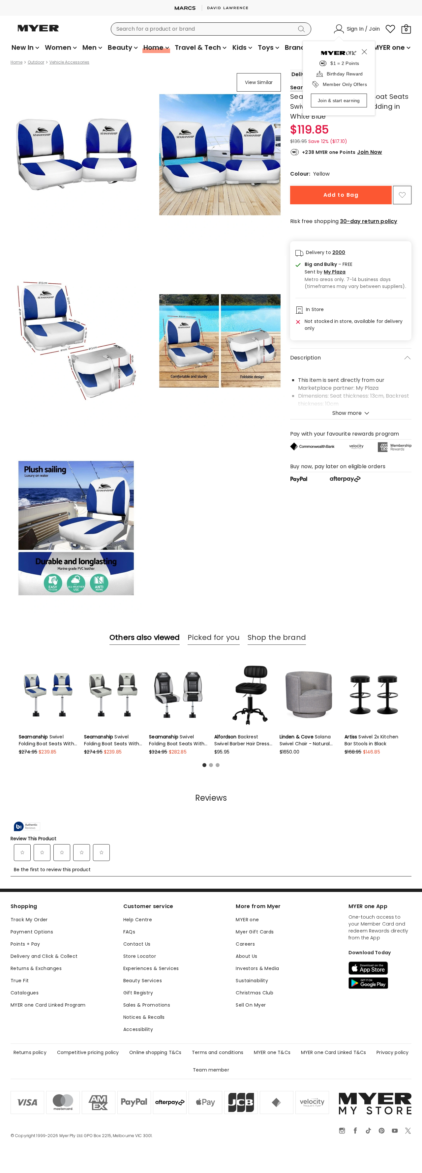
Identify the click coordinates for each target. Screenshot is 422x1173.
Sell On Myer (251, 1005)
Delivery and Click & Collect (44, 956)
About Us (246, 956)
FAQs (129, 932)
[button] (355, 272)
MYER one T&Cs (272, 1052)
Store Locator (139, 956)
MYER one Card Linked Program (48, 1005)
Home (16, 62)
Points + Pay (25, 944)
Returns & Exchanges (36, 968)
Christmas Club (254, 992)
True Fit (20, 980)
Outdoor (36, 62)
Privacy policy (392, 1052)
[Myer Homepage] (38, 32)
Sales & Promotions (146, 1005)
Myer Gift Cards (255, 932)
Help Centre (137, 919)
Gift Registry (138, 992)
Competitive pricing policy (88, 1052)
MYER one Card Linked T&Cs (333, 1052)
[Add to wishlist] (402, 195)
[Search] (302, 29)
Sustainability (252, 980)
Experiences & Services (151, 968)
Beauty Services (142, 980)
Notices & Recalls (144, 1017)
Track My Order (29, 919)
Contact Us (137, 944)
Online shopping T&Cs (155, 1052)
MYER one (247, 919)
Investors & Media (257, 968)
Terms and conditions (217, 1052)
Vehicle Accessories (69, 62)
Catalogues (25, 992)
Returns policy (30, 1052)
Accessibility (138, 1029)
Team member (211, 1070)
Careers (245, 944)
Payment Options (32, 932)
